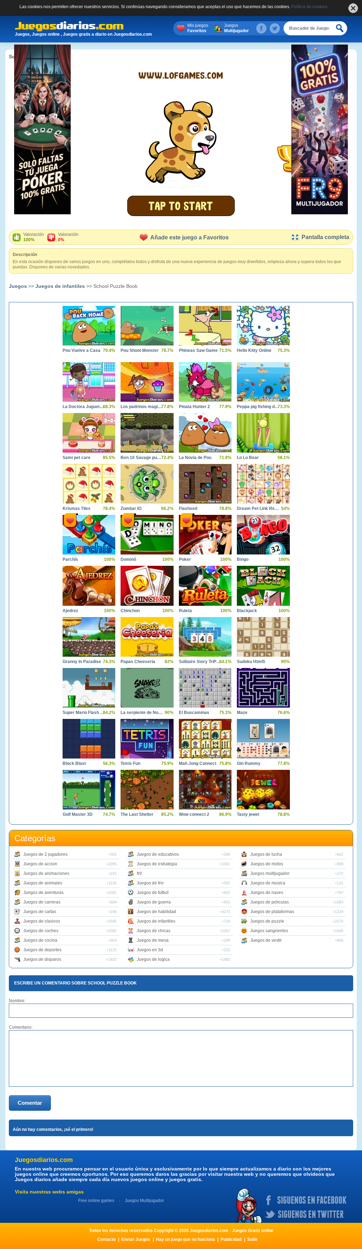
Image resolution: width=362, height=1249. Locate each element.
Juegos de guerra (154, 902)
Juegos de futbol (153, 892)
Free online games (96, 1200)
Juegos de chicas (153, 930)
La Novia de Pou (195, 457)
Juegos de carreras (41, 902)
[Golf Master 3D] (89, 789)
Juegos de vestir (266, 940)
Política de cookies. (309, 6)
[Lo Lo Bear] (263, 433)
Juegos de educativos (158, 854)
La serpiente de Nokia (142, 712)
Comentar (30, 1103)
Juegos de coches (40, 930)
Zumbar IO (131, 508)
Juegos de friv (150, 883)
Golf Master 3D (78, 814)
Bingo (243, 559)
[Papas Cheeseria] (147, 637)
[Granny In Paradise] (89, 637)
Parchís (70, 559)
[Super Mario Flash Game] (89, 688)
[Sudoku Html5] (263, 637)
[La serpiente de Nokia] (147, 688)
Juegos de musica (267, 883)
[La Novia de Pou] (205, 433)
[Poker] (205, 534)
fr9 (139, 873)
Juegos (236, 28)
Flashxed (188, 508)
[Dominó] (147, 534)
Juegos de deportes (42, 949)
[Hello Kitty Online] (263, 325)
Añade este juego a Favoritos (189, 237)
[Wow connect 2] (205, 789)
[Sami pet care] (89, 433)
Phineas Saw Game (198, 350)
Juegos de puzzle (267, 921)
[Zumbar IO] (147, 484)
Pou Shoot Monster (140, 350)
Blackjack (247, 610)
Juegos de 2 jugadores (45, 854)
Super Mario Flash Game (84, 712)
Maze (242, 712)
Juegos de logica (153, 959)
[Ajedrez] (89, 585)
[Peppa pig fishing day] (263, 382)
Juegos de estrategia (157, 863)
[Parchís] (89, 534)
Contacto (106, 1239)
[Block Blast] (89, 739)
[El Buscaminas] (205, 688)
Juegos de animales (42, 883)
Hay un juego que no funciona (185, 1239)
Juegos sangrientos (269, 930)
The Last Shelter (137, 814)
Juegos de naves (266, 892)
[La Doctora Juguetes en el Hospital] (89, 382)
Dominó (128, 559)
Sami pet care (76, 457)
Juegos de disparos (42, 959)
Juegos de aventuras (43, 892)
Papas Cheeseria (138, 661)
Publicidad (231, 1239)
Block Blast (74, 763)
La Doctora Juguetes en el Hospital (84, 406)
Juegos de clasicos (41, 921)
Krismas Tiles (76, 508)
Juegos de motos (266, 863)
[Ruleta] (205, 585)
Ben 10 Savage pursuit (142, 457)
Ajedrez (70, 610)
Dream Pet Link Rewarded (258, 508)
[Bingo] (263, 534)
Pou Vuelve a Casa (81, 350)
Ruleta (185, 610)
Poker (185, 559)
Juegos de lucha (266, 854)
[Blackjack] (263, 585)
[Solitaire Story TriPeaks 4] (205, 637)
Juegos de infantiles (60, 286)
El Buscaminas (194, 712)
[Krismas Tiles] (89, 484)
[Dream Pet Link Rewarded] (263, 484)
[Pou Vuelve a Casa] (89, 325)
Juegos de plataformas (272, 911)
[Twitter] (274, 28)
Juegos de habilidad (156, 911)
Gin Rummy (249, 763)
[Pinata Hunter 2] (205, 382)
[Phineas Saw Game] (205, 325)
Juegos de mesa (153, 940)
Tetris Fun (130, 763)
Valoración (33, 237)
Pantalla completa (325, 237)
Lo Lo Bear (248, 457)
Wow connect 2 (194, 814)
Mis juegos (197, 28)
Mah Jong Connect (197, 763)
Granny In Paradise (82, 661)
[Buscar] (340, 28)
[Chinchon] (147, 585)
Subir (252, 1239)
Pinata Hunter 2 (194, 406)
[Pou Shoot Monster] (147, 325)
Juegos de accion (40, 863)
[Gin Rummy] (263, 739)
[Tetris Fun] (147, 739)
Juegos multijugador (270, 873)
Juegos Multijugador (144, 1200)
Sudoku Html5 (251, 661)
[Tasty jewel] (263, 789)
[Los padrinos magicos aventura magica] (147, 382)
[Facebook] (261, 28)
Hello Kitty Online (254, 350)
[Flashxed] (205, 484)
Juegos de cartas (39, 911)
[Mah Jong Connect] (205, 739)
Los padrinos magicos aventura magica (142, 406)
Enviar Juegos (135, 1239)
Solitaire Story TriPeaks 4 (200, 661)
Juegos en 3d (150, 949)
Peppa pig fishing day (258, 406)
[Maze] (263, 688)
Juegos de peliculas (269, 902)
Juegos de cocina (40, 940)
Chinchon (130, 610)
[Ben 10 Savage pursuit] (147, 433)
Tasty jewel (248, 814)
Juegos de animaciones (46, 873)
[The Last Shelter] (147, 789)
